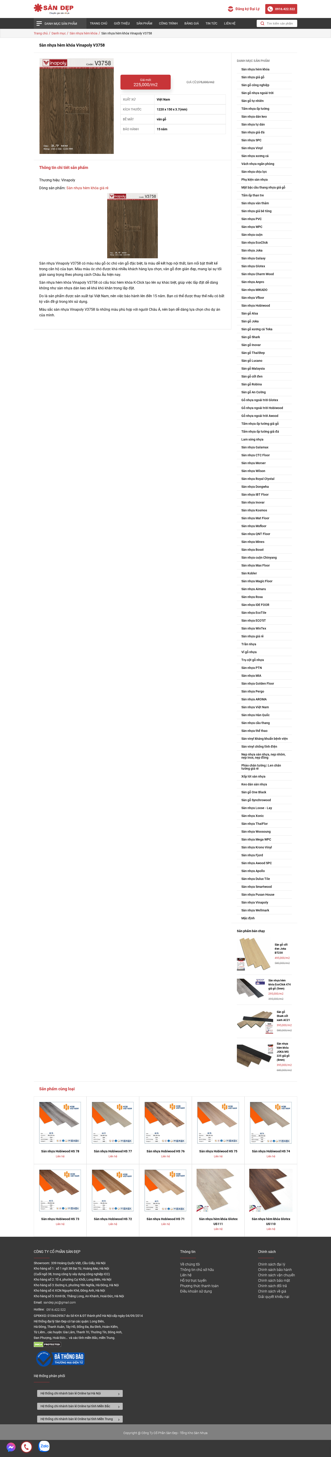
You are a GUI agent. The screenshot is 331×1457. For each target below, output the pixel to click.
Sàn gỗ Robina (251, 384)
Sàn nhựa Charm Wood (257, 274)
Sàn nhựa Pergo (252, 691)
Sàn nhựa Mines (252, 542)
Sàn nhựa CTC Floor (255, 455)
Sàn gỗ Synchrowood (256, 800)
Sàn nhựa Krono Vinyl (256, 847)
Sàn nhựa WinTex (253, 628)
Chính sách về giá (272, 1291)
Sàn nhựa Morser (253, 463)
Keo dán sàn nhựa (254, 784)
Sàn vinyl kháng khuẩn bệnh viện (264, 738)
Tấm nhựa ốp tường (255, 108)
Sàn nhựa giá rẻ (252, 636)
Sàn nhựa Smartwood (256, 886)
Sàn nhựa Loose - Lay (256, 808)
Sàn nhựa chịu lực (254, 171)
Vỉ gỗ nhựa (249, 652)
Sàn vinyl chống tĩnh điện (259, 746)
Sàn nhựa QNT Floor (255, 534)
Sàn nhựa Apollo (253, 871)
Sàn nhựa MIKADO (254, 290)
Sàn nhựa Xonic (252, 816)
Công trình (168, 23)
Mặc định (248, 918)
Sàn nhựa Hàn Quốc (255, 715)
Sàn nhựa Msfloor (253, 526)
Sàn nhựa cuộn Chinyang (259, 557)
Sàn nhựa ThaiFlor (254, 823)
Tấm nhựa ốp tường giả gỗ (260, 423)
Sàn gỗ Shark (250, 337)
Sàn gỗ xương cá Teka (256, 329)
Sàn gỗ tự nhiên (252, 101)
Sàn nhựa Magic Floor (256, 581)
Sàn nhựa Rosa (252, 597)
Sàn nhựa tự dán (253, 124)
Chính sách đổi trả (272, 1286)
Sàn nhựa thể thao (254, 731)
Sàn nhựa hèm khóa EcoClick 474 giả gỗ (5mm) (279, 984)
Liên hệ (230, 23)
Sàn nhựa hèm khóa (255, 69)
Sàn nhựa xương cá (255, 156)
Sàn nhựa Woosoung (256, 831)
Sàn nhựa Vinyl (252, 148)
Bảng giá (191, 23)
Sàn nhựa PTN (251, 668)
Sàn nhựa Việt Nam (255, 707)
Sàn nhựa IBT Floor (255, 494)
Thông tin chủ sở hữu (197, 1270)
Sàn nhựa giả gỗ (252, 77)
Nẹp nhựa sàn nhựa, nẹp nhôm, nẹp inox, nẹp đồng (263, 756)
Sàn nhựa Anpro (252, 282)
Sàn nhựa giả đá (253, 132)
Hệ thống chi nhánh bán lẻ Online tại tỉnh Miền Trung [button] (77, 1419)
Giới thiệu (122, 23)
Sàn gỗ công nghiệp (255, 85)
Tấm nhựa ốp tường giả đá (260, 431)
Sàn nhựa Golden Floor (257, 683)
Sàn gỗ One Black (253, 792)
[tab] (80, 1393)
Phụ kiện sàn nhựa (254, 179)
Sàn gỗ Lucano (251, 360)
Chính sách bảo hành (275, 1270)
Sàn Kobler (249, 573)
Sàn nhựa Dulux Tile (255, 879)
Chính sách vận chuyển (276, 1275)
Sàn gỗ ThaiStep (253, 353)
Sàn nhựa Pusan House (257, 894)
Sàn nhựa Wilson (253, 471)
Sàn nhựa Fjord (252, 855)
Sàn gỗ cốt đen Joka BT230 (281, 948)
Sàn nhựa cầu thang (255, 723)
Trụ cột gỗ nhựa (252, 660)
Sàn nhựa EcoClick (254, 242)
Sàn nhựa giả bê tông (256, 211)
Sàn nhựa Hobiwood (255, 305)
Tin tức (211, 23)
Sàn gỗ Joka (250, 321)
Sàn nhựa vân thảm (255, 203)
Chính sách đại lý (271, 1264)
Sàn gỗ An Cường (253, 392)
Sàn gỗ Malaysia (253, 368)
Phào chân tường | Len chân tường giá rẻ (261, 767)
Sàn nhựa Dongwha (255, 486)
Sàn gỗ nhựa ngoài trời (257, 93)
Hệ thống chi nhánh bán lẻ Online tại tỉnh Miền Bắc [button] (75, 1406)
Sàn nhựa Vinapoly (254, 902)
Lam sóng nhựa (252, 439)
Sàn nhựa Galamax (254, 447)
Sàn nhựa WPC (251, 227)
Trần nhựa (248, 644)
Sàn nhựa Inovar (253, 502)
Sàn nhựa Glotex (253, 266)
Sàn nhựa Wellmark (255, 910)
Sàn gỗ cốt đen (252, 376)
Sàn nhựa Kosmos (254, 510)
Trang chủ (98, 23)
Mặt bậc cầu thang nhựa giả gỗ (263, 187)
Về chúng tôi (190, 1264)
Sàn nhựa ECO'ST (253, 620)
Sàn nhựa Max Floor (255, 565)
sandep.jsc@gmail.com (59, 1302)
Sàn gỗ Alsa (249, 313)
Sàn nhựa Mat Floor (255, 518)
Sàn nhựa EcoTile (253, 612)
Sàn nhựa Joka (252, 250)
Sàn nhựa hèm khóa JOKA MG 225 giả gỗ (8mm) (283, 1051)
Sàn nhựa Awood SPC (256, 863)
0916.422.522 (56, 1310)
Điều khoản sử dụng (196, 1291)
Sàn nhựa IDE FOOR (255, 605)
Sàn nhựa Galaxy (253, 258)
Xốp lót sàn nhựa (253, 776)
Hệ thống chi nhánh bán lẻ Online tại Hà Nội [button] (71, 1393)
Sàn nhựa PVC (251, 219)
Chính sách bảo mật (274, 1280)
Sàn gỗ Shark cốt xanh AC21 (283, 1016)
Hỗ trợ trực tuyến (193, 1280)
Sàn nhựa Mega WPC (256, 839)
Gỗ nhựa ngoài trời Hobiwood (262, 408)
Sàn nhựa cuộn (252, 234)
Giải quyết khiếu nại (273, 1297)
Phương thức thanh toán (199, 1286)
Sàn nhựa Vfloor (252, 297)
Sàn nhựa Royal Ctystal (257, 479)
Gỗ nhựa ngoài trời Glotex (259, 400)
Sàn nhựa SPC (251, 140)
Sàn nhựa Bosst (252, 549)
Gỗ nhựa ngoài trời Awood (259, 416)
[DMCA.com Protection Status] (47, 1346)
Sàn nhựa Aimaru (253, 589)
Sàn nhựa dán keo (254, 116)
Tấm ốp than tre (252, 195)
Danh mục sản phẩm (61, 23)
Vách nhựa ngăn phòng (257, 164)
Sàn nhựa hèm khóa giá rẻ (87, 188)
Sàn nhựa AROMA (254, 699)
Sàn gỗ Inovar (251, 345)
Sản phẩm (144, 23)
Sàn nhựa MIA (251, 675)
